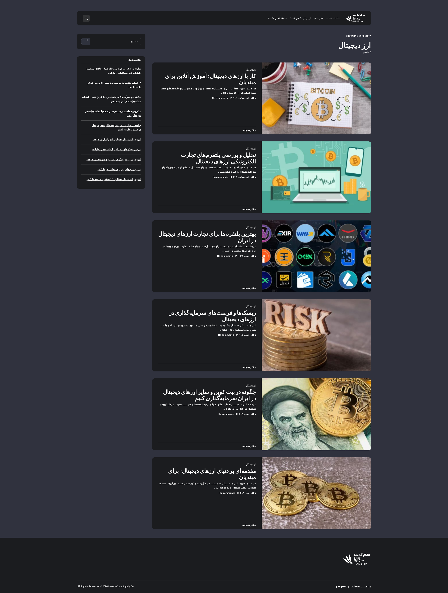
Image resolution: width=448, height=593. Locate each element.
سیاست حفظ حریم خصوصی (353, 587)
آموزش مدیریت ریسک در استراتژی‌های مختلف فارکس (113, 159)
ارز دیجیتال (251, 69)
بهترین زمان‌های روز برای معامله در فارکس (119, 169)
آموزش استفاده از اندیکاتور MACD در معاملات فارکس (113, 179)
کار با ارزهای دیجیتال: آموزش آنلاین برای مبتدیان (210, 79)
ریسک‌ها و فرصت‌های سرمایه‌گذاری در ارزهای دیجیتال (212, 316)
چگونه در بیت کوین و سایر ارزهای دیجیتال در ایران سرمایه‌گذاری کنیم (209, 395)
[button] (86, 18)
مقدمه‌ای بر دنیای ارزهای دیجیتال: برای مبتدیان (212, 474)
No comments (220, 98)
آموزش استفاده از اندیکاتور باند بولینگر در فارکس (116, 139)
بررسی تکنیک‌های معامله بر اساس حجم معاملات (116, 149)
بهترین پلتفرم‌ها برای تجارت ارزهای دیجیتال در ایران (207, 237)
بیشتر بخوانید (249, 130)
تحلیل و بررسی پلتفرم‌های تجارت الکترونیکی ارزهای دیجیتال (218, 158)
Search (87, 41)
